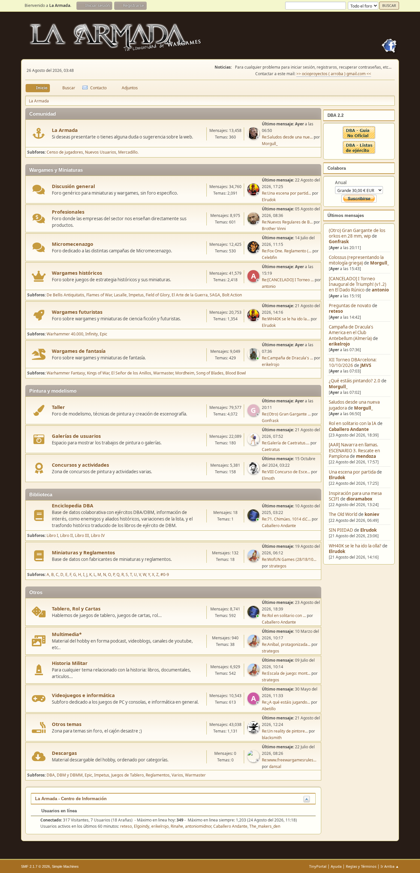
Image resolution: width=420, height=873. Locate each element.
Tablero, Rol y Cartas (76, 608)
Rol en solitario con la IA (352, 423)
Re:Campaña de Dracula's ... (287, 358)
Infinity (91, 334)
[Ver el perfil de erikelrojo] (254, 358)
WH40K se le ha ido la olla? (355, 546)
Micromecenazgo (72, 244)
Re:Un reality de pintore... (285, 731)
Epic (103, 334)
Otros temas (66, 724)
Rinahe (177, 826)
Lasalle (120, 295)
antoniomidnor (198, 826)
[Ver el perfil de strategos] (254, 560)
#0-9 (164, 574)
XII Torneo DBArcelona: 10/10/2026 (353, 362)
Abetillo (269, 709)
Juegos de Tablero (127, 775)
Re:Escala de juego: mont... (286, 673)
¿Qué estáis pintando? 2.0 (354, 381)
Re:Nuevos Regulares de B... (287, 222)
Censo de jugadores (65, 152)
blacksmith (272, 737)
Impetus (136, 295)
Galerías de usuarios (76, 436)
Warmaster (163, 373)
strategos (277, 566)
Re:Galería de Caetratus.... (285, 443)
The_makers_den (264, 826)
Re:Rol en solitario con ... (284, 615)
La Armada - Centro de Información (71, 798)
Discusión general (73, 186)
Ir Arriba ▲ (390, 866)
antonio (380, 290)
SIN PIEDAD (341, 530)
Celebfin (269, 257)
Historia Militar (70, 663)
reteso (336, 311)
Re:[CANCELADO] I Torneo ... (288, 280)
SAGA (215, 295)
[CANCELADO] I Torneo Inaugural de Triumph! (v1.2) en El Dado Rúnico (357, 284)
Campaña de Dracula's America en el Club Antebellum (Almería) (351, 332)
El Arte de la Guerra (190, 295)
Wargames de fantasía (79, 351)
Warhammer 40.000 (65, 334)
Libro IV (98, 535)
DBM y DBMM (70, 775)
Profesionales (68, 211)
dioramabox (359, 499)
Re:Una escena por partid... (286, 193)
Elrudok (337, 477)
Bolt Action (232, 295)
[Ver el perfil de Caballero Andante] (254, 519)
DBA (51, 775)
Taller (58, 407)
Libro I (52, 535)
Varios (177, 775)
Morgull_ (379, 263)
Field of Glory (158, 295)
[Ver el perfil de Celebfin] (254, 251)
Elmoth (268, 478)
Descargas (64, 753)
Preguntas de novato (350, 306)
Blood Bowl (235, 373)
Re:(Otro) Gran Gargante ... (286, 414)
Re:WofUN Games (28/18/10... (289, 559)
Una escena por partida (353, 472)
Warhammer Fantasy (66, 373)
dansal (275, 766)
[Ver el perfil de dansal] (254, 760)
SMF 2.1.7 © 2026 (35, 866)
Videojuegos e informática (83, 695)
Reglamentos (158, 775)
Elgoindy (141, 826)
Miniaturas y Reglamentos (83, 552)
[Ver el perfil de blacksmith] (254, 731)
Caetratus (271, 449)
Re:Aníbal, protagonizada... (286, 644)
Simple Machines (65, 866)
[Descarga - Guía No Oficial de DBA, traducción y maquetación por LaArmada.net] (359, 137)
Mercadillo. (128, 152)
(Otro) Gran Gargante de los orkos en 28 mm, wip (357, 233)
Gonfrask (339, 242)
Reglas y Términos (361, 866)
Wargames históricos (77, 272)
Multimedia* (67, 634)
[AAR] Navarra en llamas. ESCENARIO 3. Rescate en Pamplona (354, 450)
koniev (372, 514)
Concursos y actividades (80, 464)
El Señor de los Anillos (131, 373)
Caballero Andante (349, 429)
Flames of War (99, 295)
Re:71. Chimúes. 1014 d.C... (286, 519)
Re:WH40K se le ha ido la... (286, 319)
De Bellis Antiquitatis (65, 295)
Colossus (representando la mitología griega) (356, 260)
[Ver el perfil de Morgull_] (254, 137)
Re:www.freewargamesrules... (289, 760)
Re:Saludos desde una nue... (287, 137)
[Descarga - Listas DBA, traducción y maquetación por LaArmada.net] (359, 152)
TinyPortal (317, 866)
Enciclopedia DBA (72, 505)
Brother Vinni (274, 228)
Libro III (82, 535)
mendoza (366, 456)
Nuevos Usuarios (100, 152)
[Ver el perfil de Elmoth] (254, 472)
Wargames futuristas (77, 312)
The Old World (343, 514)
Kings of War (98, 373)
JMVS (365, 365)
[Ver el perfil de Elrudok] (254, 193)
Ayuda (336, 866)
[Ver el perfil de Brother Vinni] (254, 222)
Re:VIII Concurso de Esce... (286, 472)
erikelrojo (339, 344)
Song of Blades (209, 373)
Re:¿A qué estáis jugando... (286, 702)
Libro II (66, 535)
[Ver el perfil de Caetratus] (254, 443)
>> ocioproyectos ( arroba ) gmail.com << (333, 73)
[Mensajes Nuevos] (39, 133)
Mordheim (184, 373)
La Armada (65, 130)
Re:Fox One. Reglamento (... (286, 251)
